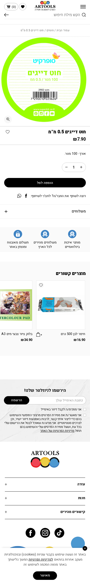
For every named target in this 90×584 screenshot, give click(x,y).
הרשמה (16, 400)
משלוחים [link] (79, 211)
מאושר (45, 575)
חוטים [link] (50, 30)
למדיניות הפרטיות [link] (41, 559)
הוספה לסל (45, 182)
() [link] (14, 7)
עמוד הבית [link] (63, 30)
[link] (22, 6)
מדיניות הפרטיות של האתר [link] (57, 431)
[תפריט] (83, 6)
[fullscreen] (8, 119)
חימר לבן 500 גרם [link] (73, 334)
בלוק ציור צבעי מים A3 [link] (16, 334)
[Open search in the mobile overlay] (45, 15)
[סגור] (85, 548)
